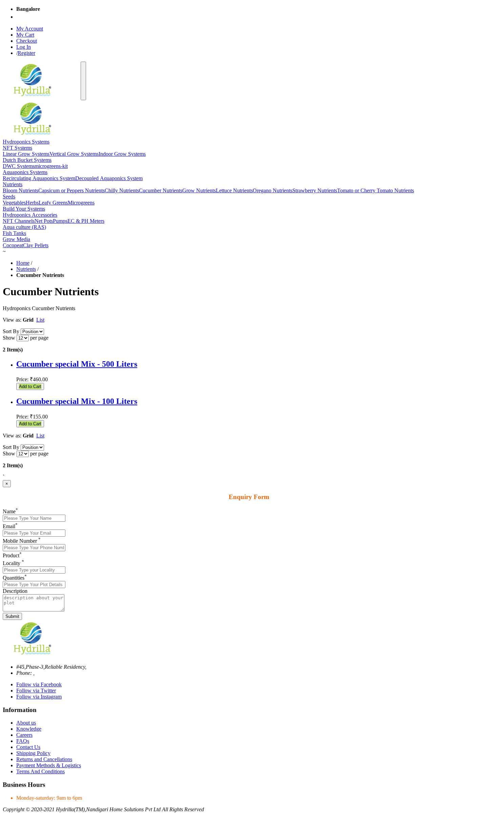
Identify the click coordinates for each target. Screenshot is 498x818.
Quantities (15, 578)
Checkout (26, 41)
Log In (23, 47)
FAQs (22, 741)
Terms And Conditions (40, 771)
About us (26, 723)
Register (26, 53)
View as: (12, 320)
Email (10, 526)
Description (15, 591)
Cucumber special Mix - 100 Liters (76, 401)
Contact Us (28, 747)
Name (10, 511)
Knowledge (28, 729)
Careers (24, 735)
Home (22, 263)
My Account (29, 28)
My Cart (25, 35)
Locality (13, 563)
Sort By (11, 331)
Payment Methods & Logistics (48, 765)
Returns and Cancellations (44, 759)
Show (9, 338)
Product (12, 555)
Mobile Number (22, 541)
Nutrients (26, 269)
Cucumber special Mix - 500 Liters (76, 364)
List (40, 320)
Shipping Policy (33, 753)
